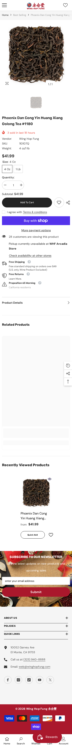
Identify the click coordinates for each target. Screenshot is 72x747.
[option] (36, 54)
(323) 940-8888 (34, 659)
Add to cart (27, 202)
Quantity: (8, 177)
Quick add (32, 535)
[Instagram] (18, 680)
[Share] (67, 202)
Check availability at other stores (30, 255)
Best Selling (19, 15)
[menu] (4, 5)
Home (5, 15)
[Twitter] (50, 680)
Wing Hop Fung (29, 139)
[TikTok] (29, 680)
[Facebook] (8, 680)
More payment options (36, 230)
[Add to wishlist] (49, 535)
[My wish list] (65, 5)
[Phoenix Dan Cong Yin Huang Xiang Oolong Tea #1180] (36, 492)
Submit (36, 592)
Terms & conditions (35, 212)
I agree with (14, 212)
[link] (59, 202)
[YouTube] (39, 680)
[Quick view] (50, 479)
